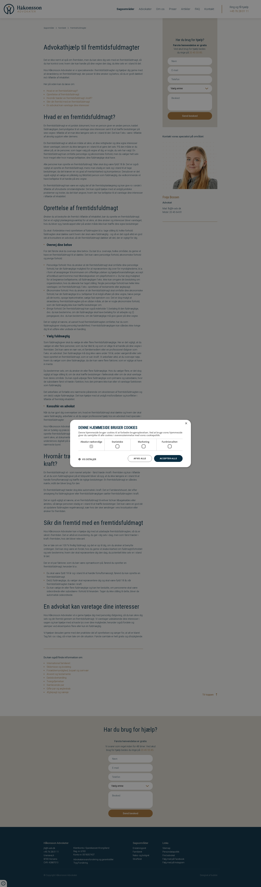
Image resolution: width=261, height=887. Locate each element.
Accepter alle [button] (168, 458)
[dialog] (130, 443)
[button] (87, 459)
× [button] (186, 423)
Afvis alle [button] (140, 458)
